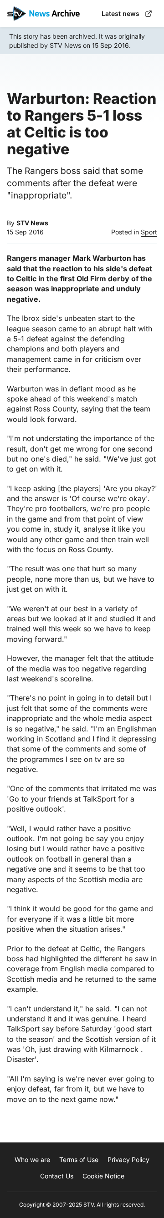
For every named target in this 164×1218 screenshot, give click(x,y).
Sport (149, 232)
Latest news (120, 13)
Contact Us (56, 1176)
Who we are (32, 1159)
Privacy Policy (128, 1159)
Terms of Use (78, 1159)
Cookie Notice (103, 1176)
